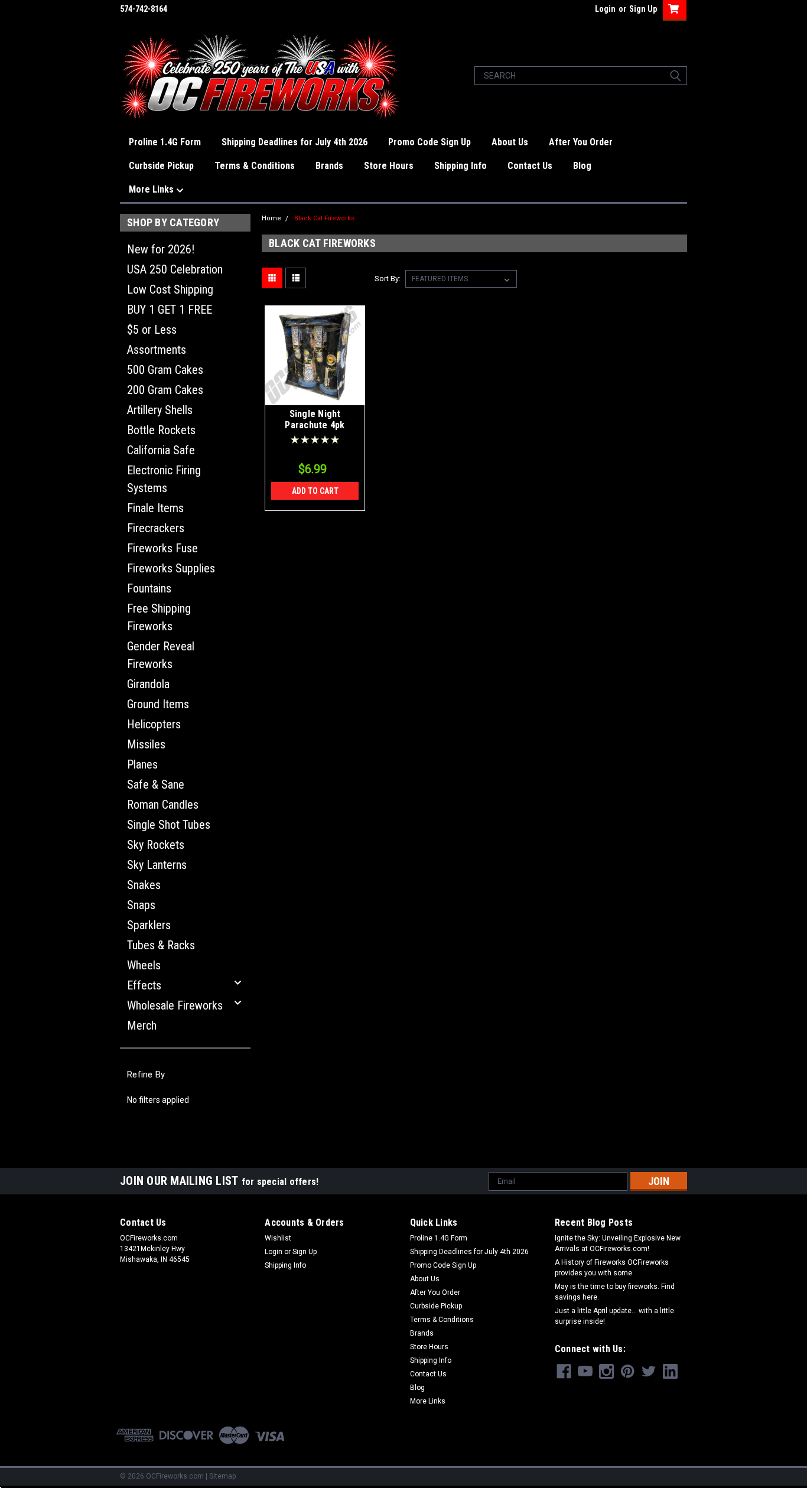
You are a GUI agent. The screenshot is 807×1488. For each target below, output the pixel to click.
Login (605, 9)
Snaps (141, 905)
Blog (582, 165)
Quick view (314, 396)
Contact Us (529, 165)
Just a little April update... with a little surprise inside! (614, 1316)
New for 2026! (160, 249)
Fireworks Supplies (171, 568)
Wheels (144, 965)
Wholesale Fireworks (175, 1005)
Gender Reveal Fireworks (160, 655)
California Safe (161, 450)
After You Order (581, 142)
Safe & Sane (155, 784)
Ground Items (158, 704)
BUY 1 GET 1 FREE (169, 309)
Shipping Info (460, 165)
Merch (142, 1025)
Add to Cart (315, 491)
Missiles (146, 744)
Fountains (149, 588)
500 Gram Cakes (165, 370)
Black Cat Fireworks (324, 218)
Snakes (144, 885)
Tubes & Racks (161, 945)
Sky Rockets (155, 845)
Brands (329, 165)
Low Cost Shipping (170, 289)
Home (271, 218)
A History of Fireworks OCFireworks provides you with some (612, 1267)
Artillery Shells (160, 410)
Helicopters (154, 724)
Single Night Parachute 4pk (314, 419)
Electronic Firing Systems (164, 479)
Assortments (156, 350)
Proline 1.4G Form (165, 142)
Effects (144, 985)
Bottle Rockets (161, 430)
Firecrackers (155, 528)
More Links (152, 189)
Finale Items (155, 508)
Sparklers (149, 925)
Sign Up (643, 9)
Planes (142, 764)
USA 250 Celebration (175, 269)
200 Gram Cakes (165, 390)
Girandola (148, 684)
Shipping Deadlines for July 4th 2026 (294, 142)
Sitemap (222, 1476)
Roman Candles (163, 804)
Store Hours (389, 165)
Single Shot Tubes (168, 825)
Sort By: (388, 278)
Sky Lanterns (157, 865)
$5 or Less (152, 330)
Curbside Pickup (161, 165)
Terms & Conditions (254, 165)
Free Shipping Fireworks (159, 617)
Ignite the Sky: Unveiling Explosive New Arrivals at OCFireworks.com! (618, 1243)
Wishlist (278, 1238)
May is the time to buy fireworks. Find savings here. (615, 1291)
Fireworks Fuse (162, 548)
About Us (510, 142)
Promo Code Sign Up (429, 142)
